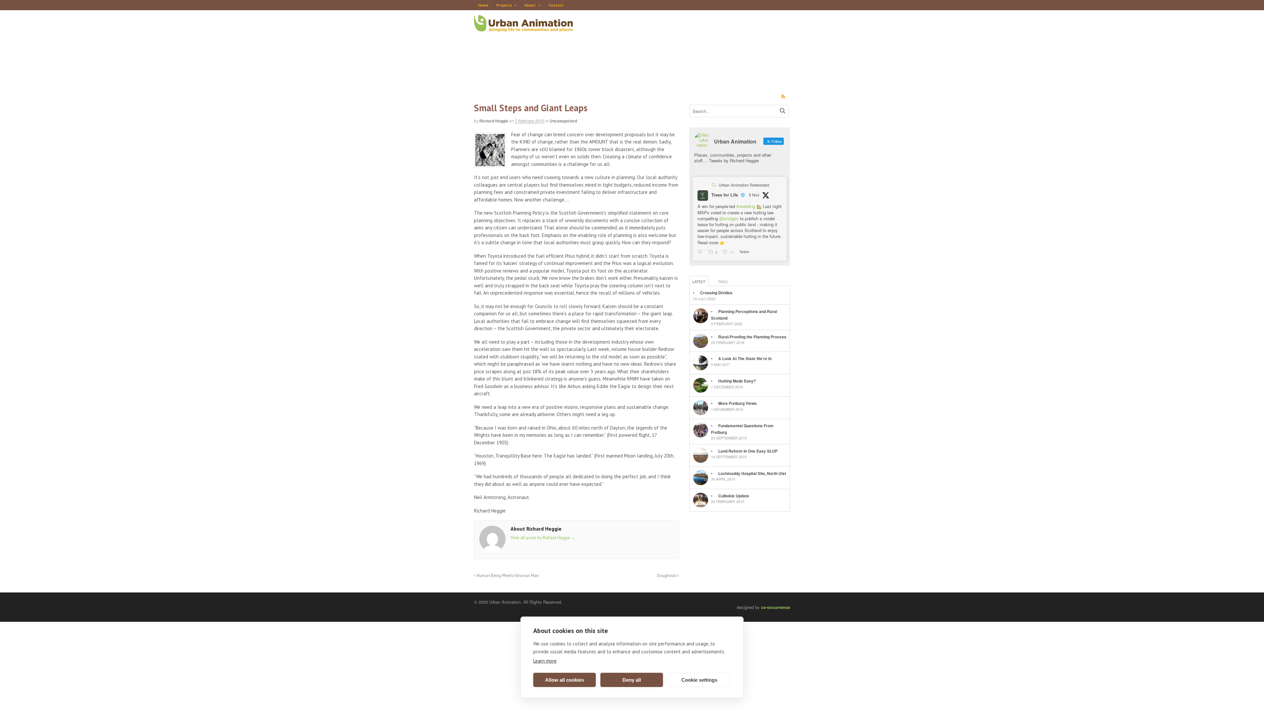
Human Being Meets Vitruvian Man (507, 575)
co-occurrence (775, 607)
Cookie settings (699, 680)
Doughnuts (667, 575)
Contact (556, 5)
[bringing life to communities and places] (523, 28)
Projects (504, 5)
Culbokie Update (733, 496)
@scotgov (729, 218)
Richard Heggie (493, 121)
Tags (722, 281)
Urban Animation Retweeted (744, 185)
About (530, 5)
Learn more (545, 661)
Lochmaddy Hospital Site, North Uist (752, 473)
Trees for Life (724, 195)
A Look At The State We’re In (745, 358)
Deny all (631, 680)
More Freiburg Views (737, 403)
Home (483, 5)
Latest (698, 281)
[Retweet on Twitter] (713, 184)
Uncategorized (563, 121)
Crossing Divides (716, 293)
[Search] (782, 110)
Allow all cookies (564, 680)
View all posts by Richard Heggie (543, 537)
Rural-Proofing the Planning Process (752, 337)
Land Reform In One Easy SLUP (747, 451)
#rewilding (745, 206)
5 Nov (754, 195)
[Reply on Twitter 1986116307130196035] (701, 252)
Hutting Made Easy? (737, 381)
